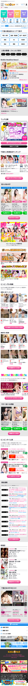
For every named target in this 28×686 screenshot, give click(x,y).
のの (2, 610)
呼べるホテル (24, 21)
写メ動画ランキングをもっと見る (14, 327)
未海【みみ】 (16, 612)
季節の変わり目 (5, 614)
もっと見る (23, 27)
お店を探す (4, 14)
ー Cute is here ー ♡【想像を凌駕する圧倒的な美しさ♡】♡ (17, 517)
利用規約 (19, 654)
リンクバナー (16, 656)
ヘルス (8, 54)
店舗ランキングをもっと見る (14, 178)
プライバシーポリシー (8, 656)
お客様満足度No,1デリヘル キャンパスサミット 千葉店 (17, 496)
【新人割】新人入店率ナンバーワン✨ (17, 511)
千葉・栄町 (5, 35)
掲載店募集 (22, 656)
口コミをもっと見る (14, 620)
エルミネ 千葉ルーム (14, 532)
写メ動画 (11, 21)
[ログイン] (26, 4)
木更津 (23, 40)
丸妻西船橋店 (16, 611)
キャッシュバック (3, 20)
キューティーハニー (13, 535)
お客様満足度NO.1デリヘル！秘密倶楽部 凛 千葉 (18, 507)
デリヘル (19, 54)
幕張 (14, 44)
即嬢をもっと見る (14, 433)
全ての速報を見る (14, 539)
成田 (5, 40)
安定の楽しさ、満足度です (19, 614)
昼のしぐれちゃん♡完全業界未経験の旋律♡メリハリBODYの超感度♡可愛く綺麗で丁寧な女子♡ (18, 500)
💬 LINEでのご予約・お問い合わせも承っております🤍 (17, 521)
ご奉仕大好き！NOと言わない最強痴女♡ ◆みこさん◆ (17, 505)
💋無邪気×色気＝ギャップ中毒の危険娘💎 (17, 525)
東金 (5, 44)
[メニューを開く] (2, 4)
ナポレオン (4, 608)
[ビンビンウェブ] (1, 7)
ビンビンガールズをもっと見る (14, 398)
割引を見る (24, 14)
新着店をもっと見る (14, 582)
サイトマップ (9, 654)
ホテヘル (13, 54)
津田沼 (23, 44)
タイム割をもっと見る (14, 476)
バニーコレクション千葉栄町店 (8, 109)
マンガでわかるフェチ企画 (14, 143)
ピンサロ (24, 54)
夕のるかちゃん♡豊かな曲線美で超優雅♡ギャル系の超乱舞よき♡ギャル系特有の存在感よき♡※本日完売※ (17, 490)
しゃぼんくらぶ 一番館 (15, 518)
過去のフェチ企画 (14, 146)
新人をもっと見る (14, 218)
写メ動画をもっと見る (14, 368)
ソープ (3, 54)
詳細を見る (4, 113)
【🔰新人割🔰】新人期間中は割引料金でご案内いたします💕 (17, 531)
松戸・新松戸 (23, 35)
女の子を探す (10, 14)
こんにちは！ (23, 4)
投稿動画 (17, 21)
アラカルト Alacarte (18, 492)
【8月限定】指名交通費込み (20, 534)
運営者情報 (14, 654)
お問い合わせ (14, 657)
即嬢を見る (17, 14)
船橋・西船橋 (14, 35)
